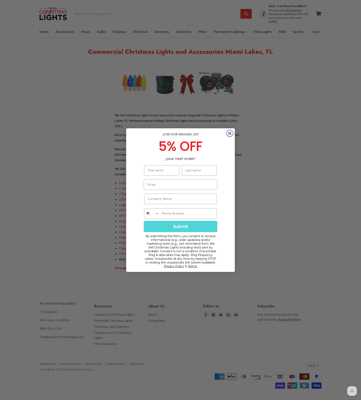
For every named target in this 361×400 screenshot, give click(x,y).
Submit (180, 226)
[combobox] (151, 213)
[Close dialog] (229, 133)
